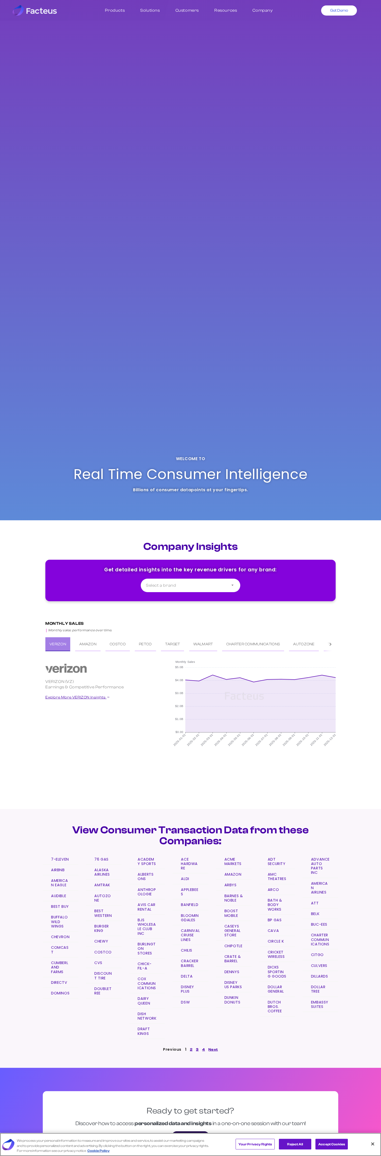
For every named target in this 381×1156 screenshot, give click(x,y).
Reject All (295, 1144)
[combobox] (190, 585)
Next (213, 1049)
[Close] (372, 1144)
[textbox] (190, 585)
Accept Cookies (331, 1144)
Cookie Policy (98, 1151)
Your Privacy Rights (255, 1144)
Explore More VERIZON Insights (76, 697)
